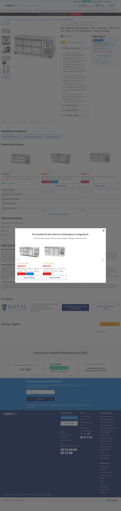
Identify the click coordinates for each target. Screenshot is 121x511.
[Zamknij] (103, 230)
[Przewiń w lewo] (18, 259)
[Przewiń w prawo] (102, 259)
